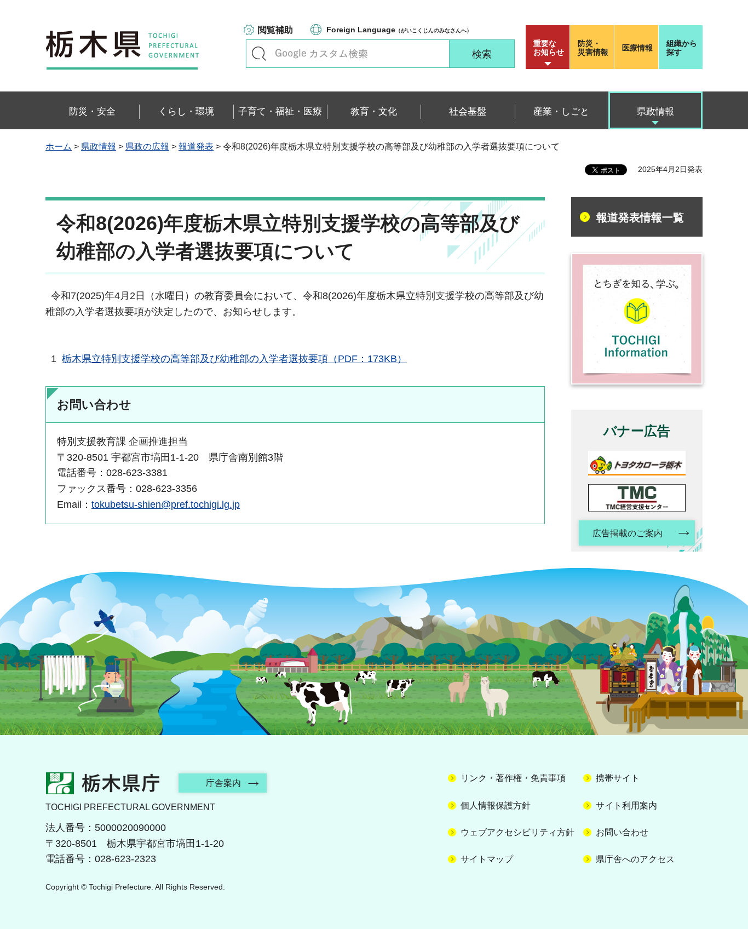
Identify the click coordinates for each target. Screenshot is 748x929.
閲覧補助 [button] (275, 30)
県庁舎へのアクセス (635, 859)
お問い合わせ (622, 832)
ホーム (58, 146)
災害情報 (593, 47)
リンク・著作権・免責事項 (513, 778)
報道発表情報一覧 (640, 217)
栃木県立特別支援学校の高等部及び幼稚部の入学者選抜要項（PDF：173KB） (234, 358)
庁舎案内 (223, 783)
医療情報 (637, 47)
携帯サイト (618, 778)
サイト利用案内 (626, 805)
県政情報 (98, 146)
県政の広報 (147, 146)
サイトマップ (487, 859)
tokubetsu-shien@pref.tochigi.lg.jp (165, 504)
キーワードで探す (259, 54)
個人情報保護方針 (496, 805)
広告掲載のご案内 (627, 533)
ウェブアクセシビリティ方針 (517, 832)
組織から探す (681, 47)
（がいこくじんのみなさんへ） (399, 29)
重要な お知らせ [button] (548, 47)
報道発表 (196, 146)
